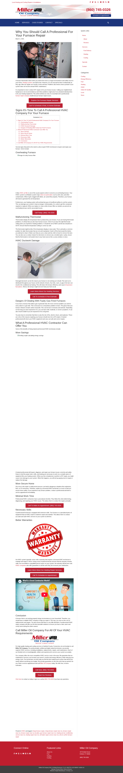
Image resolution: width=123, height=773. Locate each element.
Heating (86, 54)
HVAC (23, 731)
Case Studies (37, 22)
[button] (108, 23)
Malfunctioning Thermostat (27, 124)
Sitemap (53, 769)
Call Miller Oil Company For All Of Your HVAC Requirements (34, 142)
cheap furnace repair (38, 731)
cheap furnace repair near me (53, 731)
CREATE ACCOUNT (99, 13)
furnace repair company (23, 95)
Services (25, 22)
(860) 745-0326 (98, 10)
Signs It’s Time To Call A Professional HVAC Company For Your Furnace (38, 120)
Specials (58, 22)
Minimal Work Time (25, 135)
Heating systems (28, 82)
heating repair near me (32, 735)
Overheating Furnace (25, 122)
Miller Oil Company (45, 663)
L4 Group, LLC (69, 770)
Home (17, 22)
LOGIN (109, 13)
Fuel (82, 81)
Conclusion (22, 141)
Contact (48, 22)
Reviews (86, 42)
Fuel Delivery (87, 50)
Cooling (86, 58)
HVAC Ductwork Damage (26, 126)
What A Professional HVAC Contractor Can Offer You (32, 129)
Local (82, 92)
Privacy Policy (59, 769)
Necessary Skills (24, 137)
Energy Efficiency (86, 79)
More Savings (23, 131)
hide (41, 117)
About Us (49, 752)
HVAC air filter (24, 193)
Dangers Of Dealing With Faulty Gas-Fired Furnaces (34, 127)
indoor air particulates (46, 195)
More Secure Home (25, 133)
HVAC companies (21, 565)
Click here (19, 679)
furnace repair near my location (30, 733)
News (82, 95)
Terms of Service (68, 769)
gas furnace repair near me (48, 733)
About (85, 39)
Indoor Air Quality (86, 90)
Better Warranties (24, 139)
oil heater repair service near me (49, 735)
